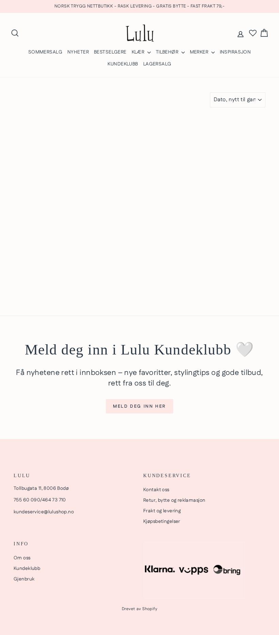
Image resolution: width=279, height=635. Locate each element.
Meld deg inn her (139, 406)
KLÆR (139, 52)
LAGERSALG (157, 64)
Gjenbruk (24, 579)
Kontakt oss (156, 489)
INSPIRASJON (235, 52)
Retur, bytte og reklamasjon (174, 500)
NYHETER (78, 52)
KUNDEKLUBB (123, 64)
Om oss (22, 558)
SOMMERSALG (45, 52)
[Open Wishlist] (252, 33)
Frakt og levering (162, 511)
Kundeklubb (27, 568)
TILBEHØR (168, 52)
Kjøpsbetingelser (161, 521)
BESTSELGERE (110, 52)
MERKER (200, 52)
